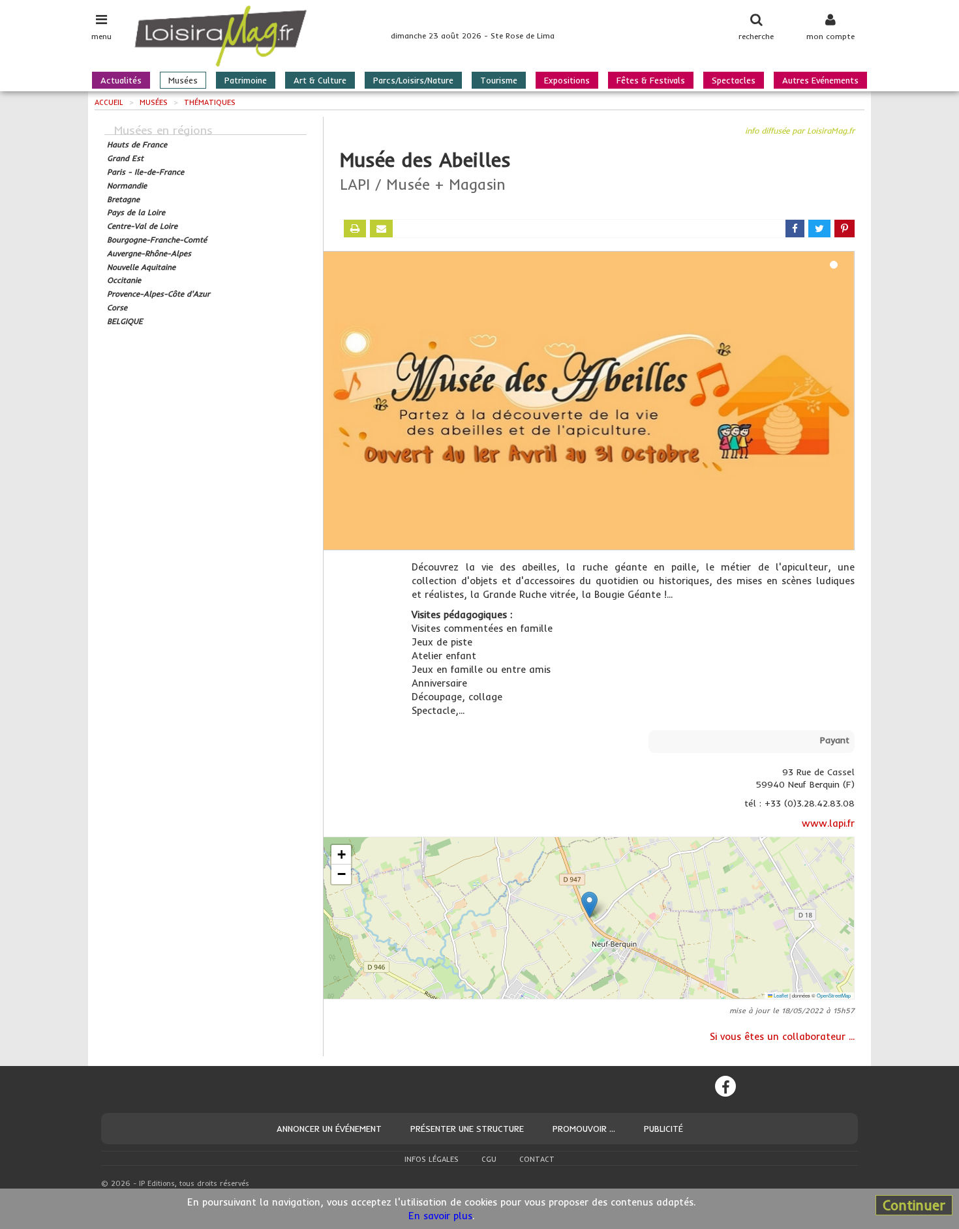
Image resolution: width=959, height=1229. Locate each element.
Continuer (914, 1204)
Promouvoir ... (584, 1128)
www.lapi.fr (828, 823)
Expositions (567, 80)
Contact (537, 1159)
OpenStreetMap (834, 995)
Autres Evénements (820, 80)
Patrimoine (245, 80)
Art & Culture (320, 80)
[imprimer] (355, 228)
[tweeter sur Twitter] (819, 228)
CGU (488, 1159)
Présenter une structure (467, 1128)
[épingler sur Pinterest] (844, 228)
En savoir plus (440, 1215)
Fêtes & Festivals (650, 80)
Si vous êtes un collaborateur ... (782, 1036)
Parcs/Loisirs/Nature (413, 80)
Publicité (663, 1128)
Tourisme (498, 80)
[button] (589, 904)
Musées (183, 80)
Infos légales (431, 1159)
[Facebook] (725, 1086)
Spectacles (733, 80)
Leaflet (780, 995)
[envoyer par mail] (381, 228)
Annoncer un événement (329, 1128)
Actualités (121, 80)
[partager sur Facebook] (794, 228)
